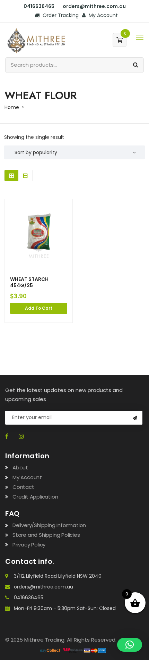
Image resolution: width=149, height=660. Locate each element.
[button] (129, 645)
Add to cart (38, 308)
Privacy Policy (28, 544)
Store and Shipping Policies (46, 534)
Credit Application (35, 496)
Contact (23, 487)
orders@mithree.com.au (43, 586)
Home (12, 107)
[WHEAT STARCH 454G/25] (38, 233)
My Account (102, 15)
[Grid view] (11, 175)
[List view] (25, 175)
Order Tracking (60, 15)
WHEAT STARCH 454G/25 (29, 282)
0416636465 (28, 597)
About (20, 467)
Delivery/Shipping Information (49, 525)
